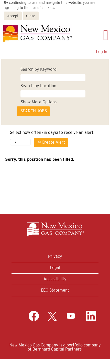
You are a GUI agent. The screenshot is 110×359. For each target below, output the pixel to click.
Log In (101, 51)
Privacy (55, 256)
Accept (12, 16)
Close (30, 16)
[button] (92, 35)
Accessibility (55, 278)
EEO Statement (55, 290)
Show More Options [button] (39, 101)
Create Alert (53, 142)
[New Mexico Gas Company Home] (38, 33)
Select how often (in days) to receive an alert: (52, 132)
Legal (55, 267)
